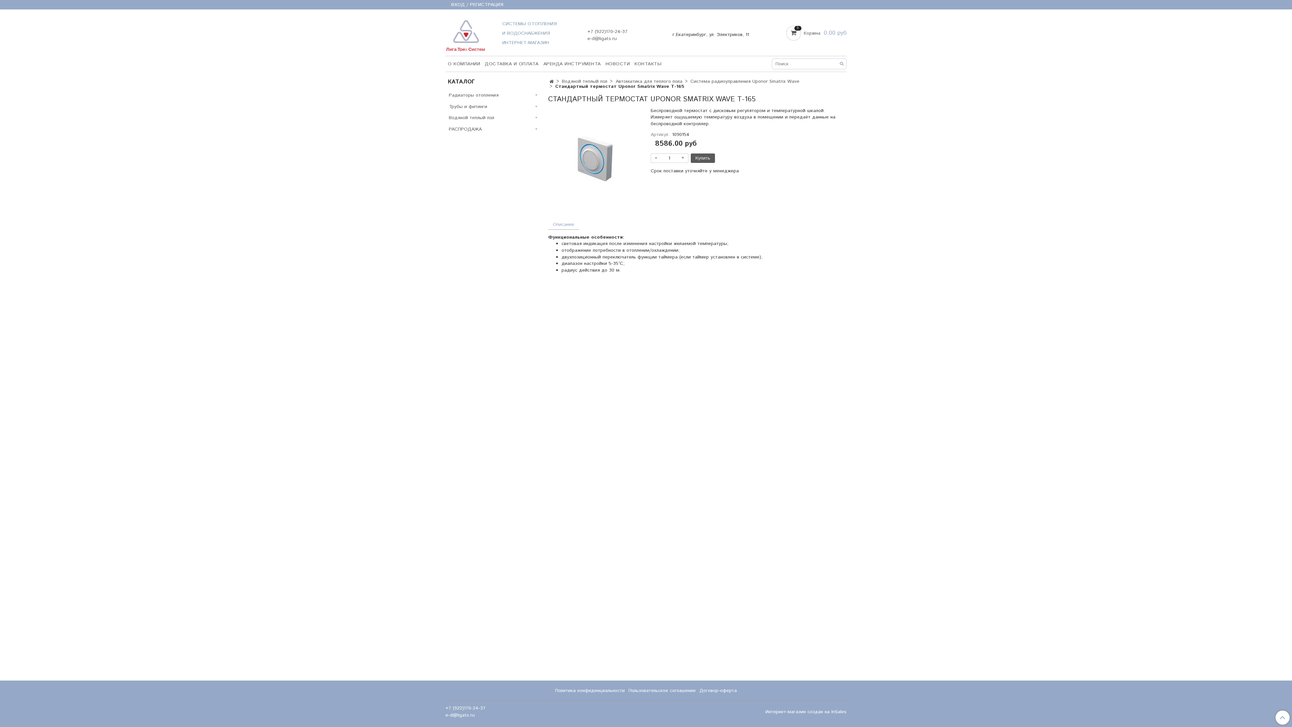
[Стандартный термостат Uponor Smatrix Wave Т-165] (594, 158)
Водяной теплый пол (584, 81)
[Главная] (551, 81)
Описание (563, 224)
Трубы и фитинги (468, 106)
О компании (464, 64)
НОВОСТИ (618, 64)
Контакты (648, 64)
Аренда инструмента (572, 64)
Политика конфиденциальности (590, 690)
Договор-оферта (718, 690)
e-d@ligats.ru (602, 38)
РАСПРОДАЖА (465, 129)
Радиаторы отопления (474, 95)
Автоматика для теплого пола (649, 81)
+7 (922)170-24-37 (607, 31)
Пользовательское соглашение (662, 690)
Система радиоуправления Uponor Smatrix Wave (744, 81)
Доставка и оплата (512, 64)
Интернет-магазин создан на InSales (806, 711)
